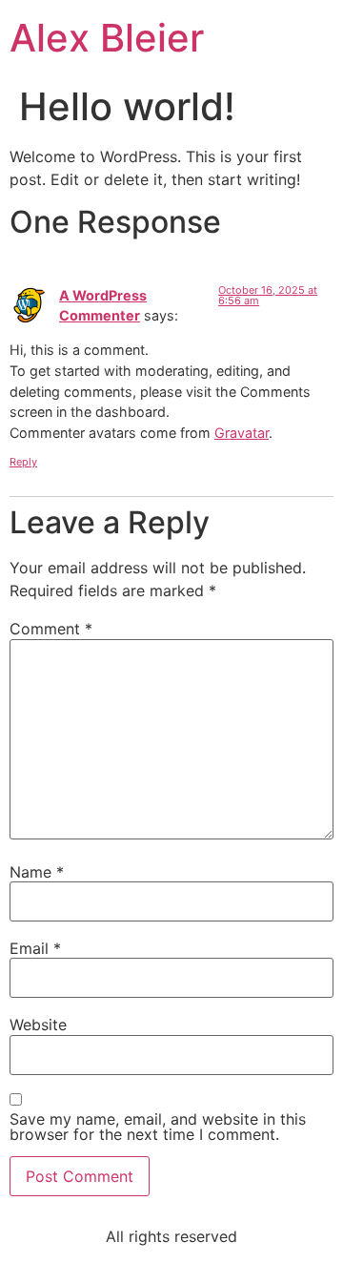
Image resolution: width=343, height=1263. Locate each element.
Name (37, 872)
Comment (51, 628)
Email (35, 948)
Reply (23, 461)
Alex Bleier (107, 37)
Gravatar (241, 432)
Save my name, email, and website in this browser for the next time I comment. (158, 1126)
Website (38, 1024)
